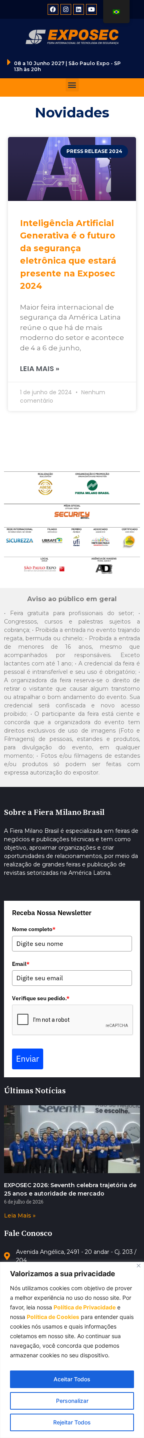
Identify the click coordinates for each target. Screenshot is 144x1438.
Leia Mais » (39, 368)
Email (21, 963)
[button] (72, 84)
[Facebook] (53, 9)
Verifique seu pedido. (41, 998)
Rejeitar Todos (72, 1422)
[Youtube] (91, 9)
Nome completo (34, 929)
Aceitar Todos (72, 1379)
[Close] (138, 1265)
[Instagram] (65, 9)
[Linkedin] (78, 9)
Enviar (27, 1058)
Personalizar (72, 1400)
